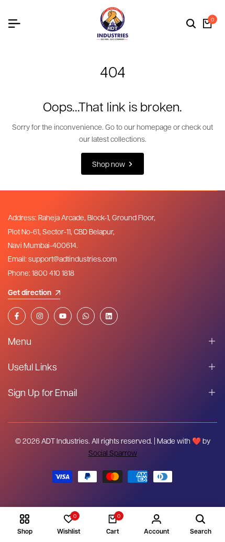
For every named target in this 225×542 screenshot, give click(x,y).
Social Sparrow (112, 452)
